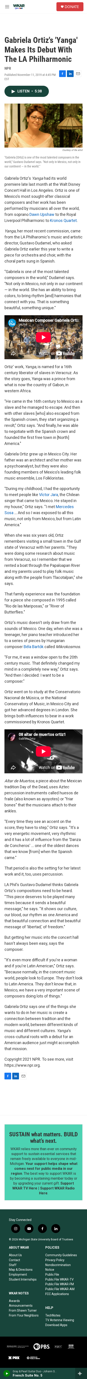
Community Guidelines (61, 1255)
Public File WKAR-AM (60, 1289)
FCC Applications (57, 1294)
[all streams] (81, 1373)
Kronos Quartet (63, 220)
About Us (15, 1255)
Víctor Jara (48, 494)
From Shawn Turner (23, 1310)
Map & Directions (21, 1269)
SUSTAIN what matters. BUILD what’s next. (43, 1137)
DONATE (72, 7)
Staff (13, 1265)
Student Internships (23, 1279)
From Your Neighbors (24, 1315)
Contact (14, 1260)
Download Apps (56, 1325)
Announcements (21, 1305)
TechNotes (52, 1315)
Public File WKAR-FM (59, 1284)
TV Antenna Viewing (59, 1320)
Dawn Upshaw (41, 214)
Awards (14, 1301)
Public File (52, 1274)
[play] (7, 1373)
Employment (18, 1274)
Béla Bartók (34, 646)
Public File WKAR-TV (59, 1279)
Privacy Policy (54, 1260)
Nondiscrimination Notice (58, 1267)
